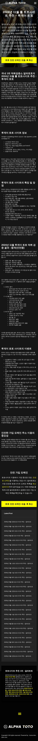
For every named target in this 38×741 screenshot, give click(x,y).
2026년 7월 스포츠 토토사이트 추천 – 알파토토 (18, 563)
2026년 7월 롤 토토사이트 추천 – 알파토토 (17, 559)
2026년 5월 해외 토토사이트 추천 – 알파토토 (18, 600)
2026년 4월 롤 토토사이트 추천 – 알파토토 (17, 623)
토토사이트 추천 (24, 24)
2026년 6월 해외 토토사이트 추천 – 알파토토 (18, 577)
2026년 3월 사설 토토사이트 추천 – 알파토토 (18, 637)
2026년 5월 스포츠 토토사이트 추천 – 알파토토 (18, 605)
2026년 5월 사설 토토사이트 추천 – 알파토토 (18, 596)
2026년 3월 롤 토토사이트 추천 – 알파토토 (17, 647)
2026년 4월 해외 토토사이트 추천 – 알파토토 (18, 619)
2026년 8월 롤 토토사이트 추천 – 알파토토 (17, 535)
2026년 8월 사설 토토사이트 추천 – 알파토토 (18, 526)
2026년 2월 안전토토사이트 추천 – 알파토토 (17, 656)
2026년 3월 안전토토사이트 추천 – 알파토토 (17, 633)
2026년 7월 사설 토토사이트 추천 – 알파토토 (18, 549)
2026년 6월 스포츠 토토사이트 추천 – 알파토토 (18, 586)
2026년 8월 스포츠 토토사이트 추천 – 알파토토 (18, 540)
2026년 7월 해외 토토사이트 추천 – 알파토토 (18, 554)
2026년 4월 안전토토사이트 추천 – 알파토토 (17, 610)
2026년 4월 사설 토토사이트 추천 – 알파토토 (18, 614)
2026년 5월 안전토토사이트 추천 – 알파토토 (17, 591)
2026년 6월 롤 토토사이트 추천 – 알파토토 (17, 582)
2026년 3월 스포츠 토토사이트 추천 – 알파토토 (18, 651)
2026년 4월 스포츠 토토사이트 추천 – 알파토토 (18, 628)
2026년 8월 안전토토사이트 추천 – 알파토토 (17, 522)
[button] (35, 3)
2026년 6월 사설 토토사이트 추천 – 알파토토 (18, 572)
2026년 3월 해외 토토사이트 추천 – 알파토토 (18, 642)
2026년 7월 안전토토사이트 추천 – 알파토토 (17, 545)
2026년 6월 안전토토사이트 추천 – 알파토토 (17, 568)
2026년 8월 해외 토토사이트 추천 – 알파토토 (18, 531)
